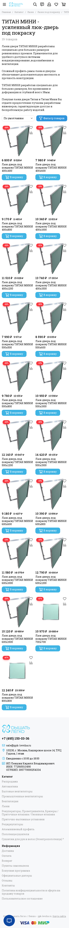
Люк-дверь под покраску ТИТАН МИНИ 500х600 (51, 344)
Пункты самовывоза (15, 865)
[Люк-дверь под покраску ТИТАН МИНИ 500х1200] (18, 435)
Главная (6, 12)
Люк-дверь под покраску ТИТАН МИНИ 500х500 (17, 344)
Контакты (8, 885)
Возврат (7, 860)
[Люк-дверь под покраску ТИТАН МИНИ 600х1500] (18, 612)
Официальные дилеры (17, 875)
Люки (30, 12)
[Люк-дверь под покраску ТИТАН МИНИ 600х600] (18, 494)
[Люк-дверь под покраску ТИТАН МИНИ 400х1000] (51, 200)
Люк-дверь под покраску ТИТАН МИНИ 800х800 (17, 697)
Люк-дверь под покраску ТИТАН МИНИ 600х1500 (17, 639)
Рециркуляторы (12, 824)
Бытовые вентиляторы (17, 791)
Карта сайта (59, 916)
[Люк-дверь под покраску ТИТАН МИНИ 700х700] (51, 612)
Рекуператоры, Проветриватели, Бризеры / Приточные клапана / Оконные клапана (30, 813)
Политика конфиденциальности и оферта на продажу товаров (31, 892)
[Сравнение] (31, 132)
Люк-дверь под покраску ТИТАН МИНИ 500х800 (17, 403)
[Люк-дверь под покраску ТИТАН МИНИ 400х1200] (18, 258)
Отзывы (7, 880)
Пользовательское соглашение (22, 898)
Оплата (6, 855)
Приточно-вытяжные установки (23, 819)
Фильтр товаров (53, 118)
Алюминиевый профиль (18, 829)
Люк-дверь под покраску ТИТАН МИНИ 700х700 (51, 639)
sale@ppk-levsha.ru (18, 745)
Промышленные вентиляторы (22, 796)
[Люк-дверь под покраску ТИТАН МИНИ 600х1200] (51, 553)
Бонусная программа (16, 870)
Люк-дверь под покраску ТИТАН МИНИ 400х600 (51, 167)
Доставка (8, 850)
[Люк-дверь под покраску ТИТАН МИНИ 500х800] (18, 376)
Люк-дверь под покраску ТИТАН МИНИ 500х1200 (17, 462)
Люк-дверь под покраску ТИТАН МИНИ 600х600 (17, 521)
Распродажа (10, 781)
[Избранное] (31, 127)
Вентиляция (10, 801)
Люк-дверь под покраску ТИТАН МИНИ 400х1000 (51, 226)
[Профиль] (49, 4)
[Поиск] (35, 4)
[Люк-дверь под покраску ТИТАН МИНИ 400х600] (51, 141)
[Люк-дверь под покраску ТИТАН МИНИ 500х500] (18, 317)
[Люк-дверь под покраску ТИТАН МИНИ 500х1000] (51, 376)
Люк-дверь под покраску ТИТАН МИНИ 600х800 (51, 521)
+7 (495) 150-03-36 (15, 738)
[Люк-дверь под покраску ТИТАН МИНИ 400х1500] (51, 258)
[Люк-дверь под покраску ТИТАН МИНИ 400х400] (18, 141)
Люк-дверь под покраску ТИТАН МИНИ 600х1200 (51, 580)
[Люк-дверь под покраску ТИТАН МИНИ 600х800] (51, 494)
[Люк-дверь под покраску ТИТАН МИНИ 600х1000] (18, 553)
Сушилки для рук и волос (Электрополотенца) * (33, 839)
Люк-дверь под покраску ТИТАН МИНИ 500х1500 (51, 462)
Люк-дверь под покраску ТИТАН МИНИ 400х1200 (17, 285)
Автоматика (10, 786)
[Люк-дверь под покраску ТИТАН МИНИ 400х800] (18, 200)
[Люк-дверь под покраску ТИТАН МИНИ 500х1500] (51, 435)
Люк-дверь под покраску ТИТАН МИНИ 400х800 (17, 226)
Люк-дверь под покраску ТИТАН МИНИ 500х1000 (51, 403)
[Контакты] (42, 4)
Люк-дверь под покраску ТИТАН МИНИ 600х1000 (17, 580)
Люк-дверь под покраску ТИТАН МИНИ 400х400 (17, 167)
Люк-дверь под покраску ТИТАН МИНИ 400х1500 (51, 285)
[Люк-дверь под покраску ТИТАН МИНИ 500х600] (51, 317)
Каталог (19, 12)
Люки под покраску (49, 12)
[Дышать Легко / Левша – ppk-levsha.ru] (16, 4)
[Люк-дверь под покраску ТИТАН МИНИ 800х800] (18, 671)
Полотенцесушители (15, 834)
